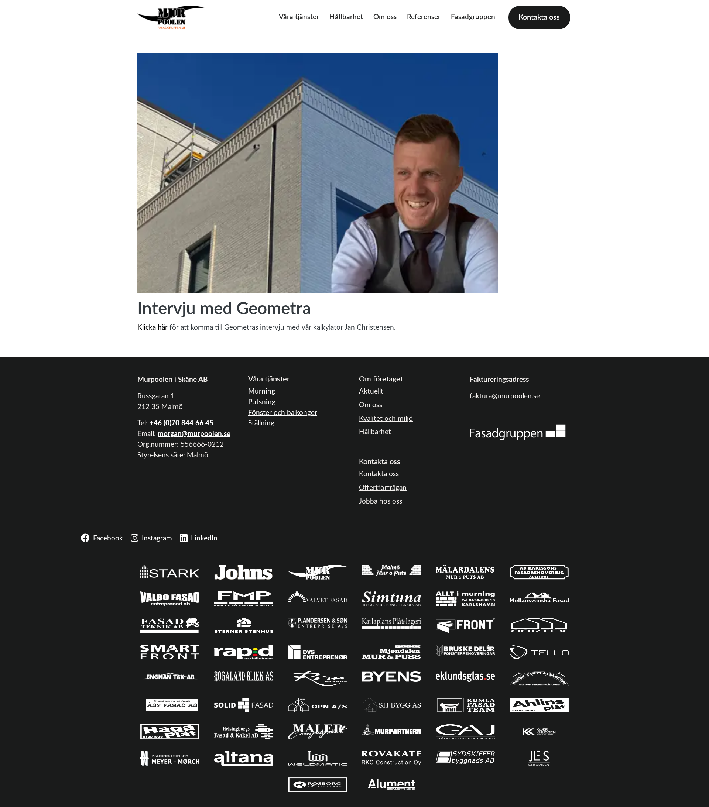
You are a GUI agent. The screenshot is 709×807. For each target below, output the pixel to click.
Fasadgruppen (473, 17)
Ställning (261, 423)
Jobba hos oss (380, 501)
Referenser (424, 17)
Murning (261, 391)
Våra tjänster (299, 17)
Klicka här (152, 327)
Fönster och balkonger (282, 412)
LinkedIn (204, 538)
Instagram (157, 538)
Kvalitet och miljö (386, 418)
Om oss (385, 17)
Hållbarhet (346, 17)
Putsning (261, 402)
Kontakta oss (539, 17)
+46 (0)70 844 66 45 (181, 423)
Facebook (108, 538)
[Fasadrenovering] (518, 432)
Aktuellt (371, 391)
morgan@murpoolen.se (194, 433)
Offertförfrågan (383, 487)
